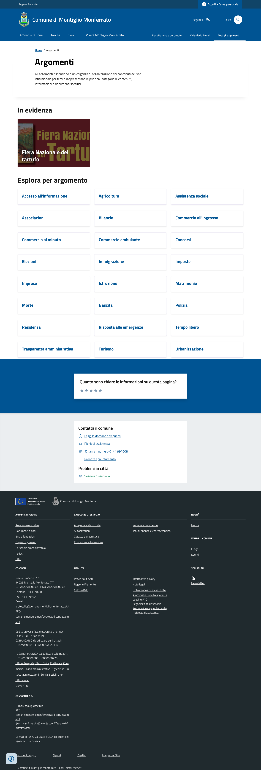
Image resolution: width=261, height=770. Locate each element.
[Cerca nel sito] (236, 19)
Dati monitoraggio (25, 755)
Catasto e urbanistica (86, 536)
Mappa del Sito (111, 755)
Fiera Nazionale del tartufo (167, 35)
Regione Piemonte (28, 4)
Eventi (195, 554)
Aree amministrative (27, 525)
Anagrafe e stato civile (87, 525)
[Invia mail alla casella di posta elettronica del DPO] (34, 706)
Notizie (195, 525)
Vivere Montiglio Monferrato (105, 35)
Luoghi (195, 549)
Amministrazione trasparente (150, 595)
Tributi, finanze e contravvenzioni (152, 531)
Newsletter (198, 583)
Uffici (18, 559)
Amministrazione (31, 35)
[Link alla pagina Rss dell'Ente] (193, 578)
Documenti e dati (25, 531)
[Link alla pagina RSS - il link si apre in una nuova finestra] (208, 20)
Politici (19, 553)
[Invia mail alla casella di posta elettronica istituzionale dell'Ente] (42, 606)
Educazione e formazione (88, 542)
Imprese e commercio (145, 525)
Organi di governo (25, 542)
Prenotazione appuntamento (150, 608)
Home (38, 50)
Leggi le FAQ (140, 599)
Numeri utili (22, 686)
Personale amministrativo (30, 548)
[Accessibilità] (11, 759)
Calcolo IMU (81, 590)
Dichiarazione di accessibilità (149, 590)
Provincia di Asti (83, 579)
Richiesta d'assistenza (146, 612)
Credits (81, 755)
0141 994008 (35, 592)
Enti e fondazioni (25, 536)
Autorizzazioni (82, 531)
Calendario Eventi (200, 35)
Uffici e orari (22, 680)
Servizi (73, 35)
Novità (55, 35)
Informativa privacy (144, 579)
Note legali (139, 584)
